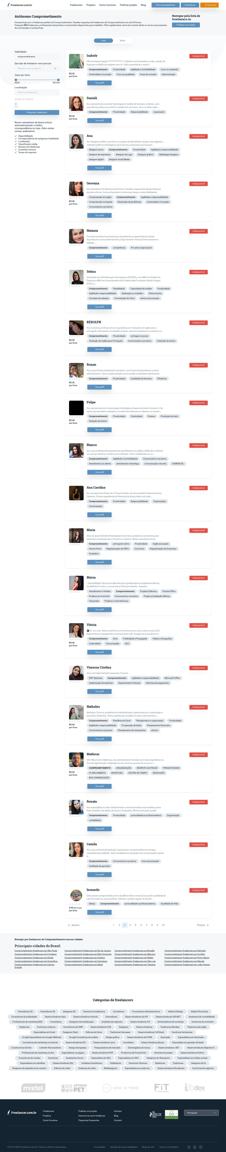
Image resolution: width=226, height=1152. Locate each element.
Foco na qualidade (125, 74)
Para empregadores (165, 5)
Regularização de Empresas (163, 548)
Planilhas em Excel (122, 720)
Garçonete (94, 601)
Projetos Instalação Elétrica (157, 596)
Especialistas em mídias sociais (192, 1058)
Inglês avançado (161, 544)
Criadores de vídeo (87, 1068)
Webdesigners (110, 1068)
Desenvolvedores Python (192, 1052)
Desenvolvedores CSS (101, 1027)
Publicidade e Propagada (135, 638)
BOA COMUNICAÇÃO (99, 777)
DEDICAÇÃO (159, 773)
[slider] (16, 80)
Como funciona (107, 5)
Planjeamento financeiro (158, 725)
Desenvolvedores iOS (76, 1042)
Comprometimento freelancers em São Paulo (36, 950)
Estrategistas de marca (139, 1047)
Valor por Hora (22, 75)
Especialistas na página (73, 1052)
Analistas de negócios (112, 1022)
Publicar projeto (128, 5)
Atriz (115, 638)
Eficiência (162, 378)
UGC (127, 643)
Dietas (92, 903)
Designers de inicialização (81, 1022)
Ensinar (151, 416)
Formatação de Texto (124, 298)
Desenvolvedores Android (85, 1016)
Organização (159, 501)
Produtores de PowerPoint (133, 1052)
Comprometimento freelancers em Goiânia (85, 957)
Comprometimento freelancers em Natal (84, 964)
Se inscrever (210, 5)
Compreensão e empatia (100, 202)
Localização (21, 87)
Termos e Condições (168, 1147)
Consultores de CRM (73, 1027)
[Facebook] (189, 1147)
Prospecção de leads (131, 725)
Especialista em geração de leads (188, 1042)
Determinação (168, 74)
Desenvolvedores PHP (102, 1052)
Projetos (90, 5)
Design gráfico (112, 1037)
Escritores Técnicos (138, 1063)
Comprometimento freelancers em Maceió (184, 961)
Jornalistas (128, 1042)
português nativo (121, 544)
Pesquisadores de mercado (107, 1047)
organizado (158, 112)
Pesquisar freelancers (37, 112)
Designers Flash (70, 1032)
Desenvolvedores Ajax (55, 1016)
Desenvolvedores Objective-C (201, 1047)
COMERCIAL (178, 463)
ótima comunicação (149, 298)
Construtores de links (21, 1047)
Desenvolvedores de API (136, 1016)
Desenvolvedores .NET (168, 1047)
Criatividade (136, 416)
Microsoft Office (172, 678)
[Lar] (20, 5)
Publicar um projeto (186, 25)
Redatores (24, 1027)
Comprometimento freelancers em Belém (134, 957)
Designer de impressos (99, 154)
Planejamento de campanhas (132, 730)
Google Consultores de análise (83, 1037)
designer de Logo (124, 154)
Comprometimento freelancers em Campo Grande (34, 966)
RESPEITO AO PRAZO (147, 768)
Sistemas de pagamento (157, 683)
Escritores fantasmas (182, 1032)
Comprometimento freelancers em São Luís (135, 961)
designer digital (96, 159)
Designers (123, 1027)
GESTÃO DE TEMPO (137, 773)
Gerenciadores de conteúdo (171, 1022)
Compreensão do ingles (100, 197)
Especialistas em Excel (44, 1032)
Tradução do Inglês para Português (106, 341)
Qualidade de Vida (169, 903)
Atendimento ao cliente (100, 463)
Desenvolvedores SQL (63, 1063)
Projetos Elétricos (148, 591)
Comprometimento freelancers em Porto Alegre (187, 957)
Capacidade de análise (141, 288)
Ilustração (165, 1037)
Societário (94, 553)
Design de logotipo (77, 1047)
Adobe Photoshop (199, 1011)
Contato (118, 1120)
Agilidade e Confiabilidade (143, 69)
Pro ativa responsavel (141, 247)
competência (119, 247)
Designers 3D (69, 1011)
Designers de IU (198, 1063)
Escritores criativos (46, 1027)
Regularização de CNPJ (118, 548)
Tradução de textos (166, 341)
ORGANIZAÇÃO (123, 768)
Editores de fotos (94, 1032)
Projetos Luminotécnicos (116, 601)
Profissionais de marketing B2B (27, 1022)
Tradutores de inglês (196, 1027)
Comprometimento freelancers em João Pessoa (187, 964)
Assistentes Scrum (74, 1058)
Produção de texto (169, 416)
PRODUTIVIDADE (171, 768)
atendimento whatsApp (127, 463)
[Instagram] (201, 1147)
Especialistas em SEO (128, 1058)
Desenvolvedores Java (104, 1042)
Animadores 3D (47, 1011)
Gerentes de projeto (163, 1052)
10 (163, 925)
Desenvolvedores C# (140, 1022)
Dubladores (115, 1063)
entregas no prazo (139, 336)
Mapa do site (148, 1147)
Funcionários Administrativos (146, 1011)
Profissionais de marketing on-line (38, 1052)
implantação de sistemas (101, 683)
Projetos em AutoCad (99, 596)
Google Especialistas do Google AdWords (41, 1037)
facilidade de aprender (99, 866)
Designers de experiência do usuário (29, 1068)
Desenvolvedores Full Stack (151, 1032)
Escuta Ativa (95, 548)
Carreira (118, 1111)
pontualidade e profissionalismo (146, 815)
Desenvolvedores (144, 1027)
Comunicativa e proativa (100, 207)
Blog (143, 5)
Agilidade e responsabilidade (164, 149)
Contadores (118, 1011)
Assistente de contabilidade (202, 1016)
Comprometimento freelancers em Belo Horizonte (88, 954)
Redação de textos (98, 421)
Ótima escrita (155, 293)
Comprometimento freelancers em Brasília (135, 950)
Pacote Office (169, 591)
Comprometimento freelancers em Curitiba (185, 954)
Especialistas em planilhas (32, 1063)
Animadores (111, 1016)
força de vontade (148, 74)
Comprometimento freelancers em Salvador (185, 950)
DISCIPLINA (117, 773)
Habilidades (21, 51)
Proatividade (119, 69)
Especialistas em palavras (137, 1068)
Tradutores (178, 1063)
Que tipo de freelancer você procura (33, 63)
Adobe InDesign (175, 1011)
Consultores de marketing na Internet (40, 1042)
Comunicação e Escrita (155, 463)
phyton (154, 730)
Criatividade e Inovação (100, 74)
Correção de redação (99, 298)
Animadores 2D (25, 1011)
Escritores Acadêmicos (94, 1011)
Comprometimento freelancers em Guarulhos (36, 961)
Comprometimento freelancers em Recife (34, 957)
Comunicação (95, 506)
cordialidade (95, 820)
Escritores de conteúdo (203, 1022)
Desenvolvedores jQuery (152, 1042)
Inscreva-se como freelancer (91, 1115)
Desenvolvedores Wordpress (171, 1068)
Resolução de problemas (129, 202)
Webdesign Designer (168, 154)
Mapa (122, 40)
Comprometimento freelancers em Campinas (86, 961)
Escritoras (53, 1058)
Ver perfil (99, 83)
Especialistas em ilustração (191, 1037)
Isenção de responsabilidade (123, 1147)
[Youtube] (214, 1147)
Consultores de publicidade (24, 1016)
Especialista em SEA (101, 1058)
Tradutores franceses (120, 1032)
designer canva (96, 149)
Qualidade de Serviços (141, 378)
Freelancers (76, 5)
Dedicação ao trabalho (132, 293)
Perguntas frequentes (88, 1120)
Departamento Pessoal (129, 683)
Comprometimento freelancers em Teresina (135, 964)
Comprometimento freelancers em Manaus (135, 954)
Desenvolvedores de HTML (140, 1037)
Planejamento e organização (149, 720)
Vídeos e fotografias (162, 638)
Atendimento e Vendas (100, 591)
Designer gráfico (145, 154)
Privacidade (99, 1147)
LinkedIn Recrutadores (50, 1047)
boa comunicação (150, 861)
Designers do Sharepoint (158, 1058)
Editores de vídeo (62, 1068)
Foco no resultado (169, 69)
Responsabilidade (139, 112)
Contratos (139, 548)
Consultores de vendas (29, 1058)
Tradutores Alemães (169, 1027)
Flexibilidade (119, 288)
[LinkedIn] (195, 1147)
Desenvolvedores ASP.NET (168, 1016)
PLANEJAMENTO (97, 773)
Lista (103, 40)
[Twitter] (207, 1147)
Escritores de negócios (203, 1068)
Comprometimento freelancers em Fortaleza (36, 954)
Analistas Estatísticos (91, 1063)
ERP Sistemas (95, 678)
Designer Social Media (119, 159)
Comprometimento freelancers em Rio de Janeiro (88, 950)
